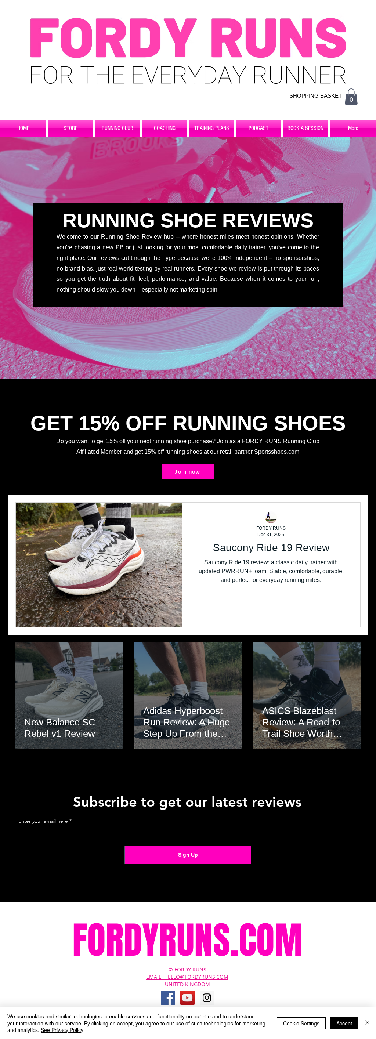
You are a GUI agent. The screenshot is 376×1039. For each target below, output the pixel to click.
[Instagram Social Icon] (207, 998)
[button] (351, 96)
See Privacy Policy (62, 1029)
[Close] (367, 1023)
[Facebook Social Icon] (168, 998)
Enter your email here (43, 820)
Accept (344, 1023)
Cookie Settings (301, 1023)
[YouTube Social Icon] (187, 998)
